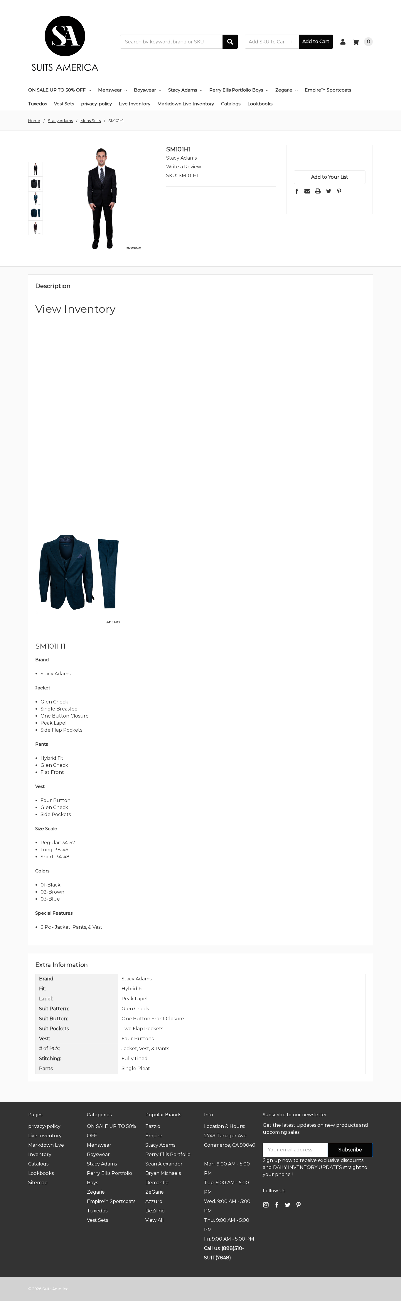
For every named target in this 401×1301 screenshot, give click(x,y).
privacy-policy (96, 103)
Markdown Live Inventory (185, 103)
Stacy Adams (182, 90)
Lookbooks (259, 103)
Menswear (110, 90)
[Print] (318, 191)
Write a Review (183, 167)
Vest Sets (64, 103)
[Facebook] (297, 191)
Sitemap (38, 1182)
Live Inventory (134, 103)
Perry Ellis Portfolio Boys (236, 90)
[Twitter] (328, 191)
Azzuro (153, 1201)
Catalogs (230, 103)
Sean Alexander (164, 1164)
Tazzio (152, 1126)
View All (154, 1220)
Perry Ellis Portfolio (168, 1154)
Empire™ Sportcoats (328, 90)
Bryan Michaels (163, 1173)
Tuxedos (37, 103)
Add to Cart (315, 41)
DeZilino (155, 1211)
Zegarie (283, 90)
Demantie (157, 1182)
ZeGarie (154, 1192)
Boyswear (145, 90)
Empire (153, 1135)
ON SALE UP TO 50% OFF (57, 90)
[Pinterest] (339, 191)
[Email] (307, 191)
